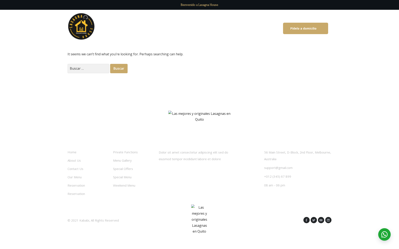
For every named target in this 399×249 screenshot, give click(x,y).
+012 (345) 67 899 (277, 176)
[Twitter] (314, 220)
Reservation (76, 185)
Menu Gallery (122, 160)
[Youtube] (321, 220)
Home (72, 152)
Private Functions (125, 152)
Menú (187, 28)
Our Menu (75, 177)
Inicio (140, 28)
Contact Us (75, 169)
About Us (74, 160)
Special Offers (123, 169)
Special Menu (122, 177)
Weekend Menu (124, 185)
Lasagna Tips (164, 28)
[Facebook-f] (306, 220)
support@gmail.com (278, 168)
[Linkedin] (328, 220)
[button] (305, 28)
